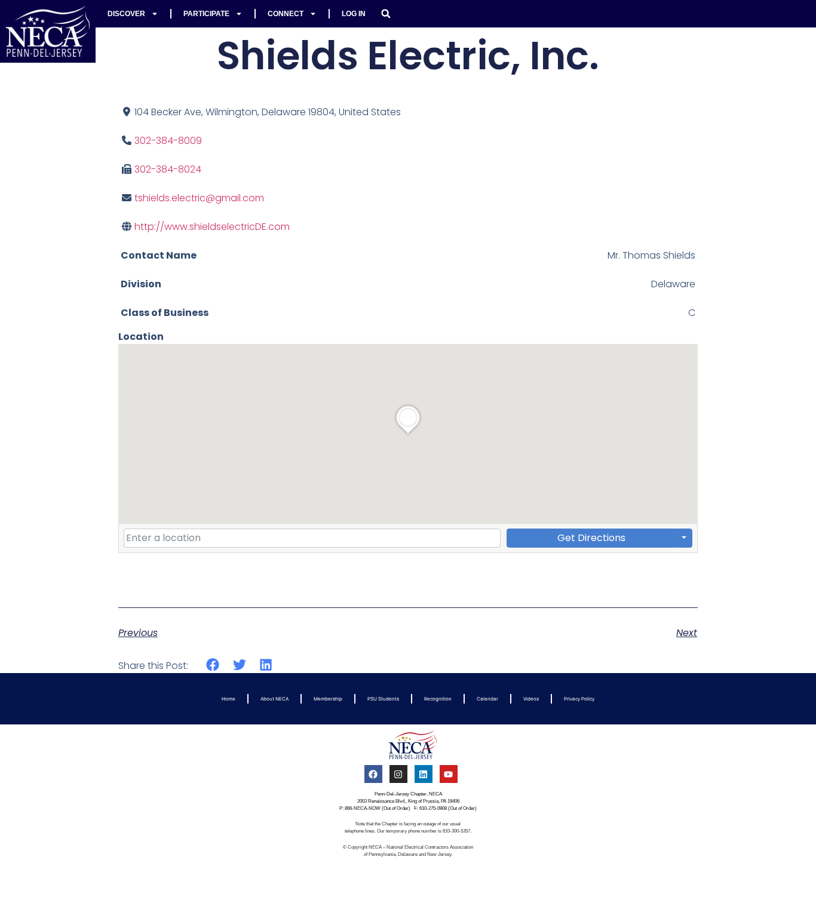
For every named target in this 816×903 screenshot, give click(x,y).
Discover (126, 14)
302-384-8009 (168, 141)
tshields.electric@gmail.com (199, 198)
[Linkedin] (423, 774)
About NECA (274, 699)
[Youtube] (449, 774)
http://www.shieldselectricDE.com (212, 227)
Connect (285, 14)
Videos (531, 699)
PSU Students (383, 699)
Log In (354, 14)
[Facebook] (373, 774)
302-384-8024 (167, 169)
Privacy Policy (579, 699)
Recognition (438, 699)
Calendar (487, 699)
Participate (206, 14)
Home (228, 699)
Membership (328, 699)
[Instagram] (398, 774)
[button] (386, 13)
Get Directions (591, 538)
